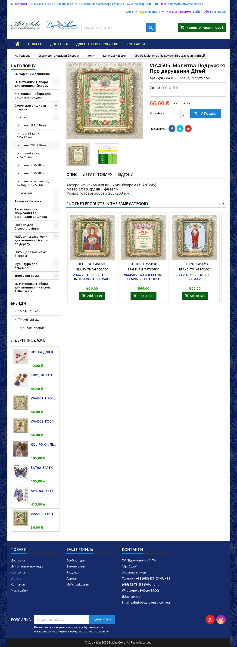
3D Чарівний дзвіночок (32, 74)
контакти (136, 44)
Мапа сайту (19, 590)
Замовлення (75, 566)
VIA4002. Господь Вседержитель (44, 421)
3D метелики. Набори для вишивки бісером (32, 84)
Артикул (156, 78)
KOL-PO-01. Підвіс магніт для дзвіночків (44, 444)
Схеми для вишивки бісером (30, 107)
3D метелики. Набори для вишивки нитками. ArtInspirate (33, 287)
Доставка (59, 44)
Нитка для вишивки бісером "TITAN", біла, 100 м (44, 352)
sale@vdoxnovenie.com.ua (185, 4)
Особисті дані (76, 560)
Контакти (18, 584)
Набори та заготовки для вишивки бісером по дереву (32, 240)
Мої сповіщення (78, 584)
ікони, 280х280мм (34, 165)
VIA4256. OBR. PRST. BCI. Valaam (194, 277)
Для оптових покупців (97, 44)
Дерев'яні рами (27, 275)
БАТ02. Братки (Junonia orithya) (44, 467)
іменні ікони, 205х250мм (28, 155)
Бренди (18, 303)
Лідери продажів (28, 340)
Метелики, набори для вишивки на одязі (33, 95)
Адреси (71, 578)
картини (25, 193)
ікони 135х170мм (34, 125)
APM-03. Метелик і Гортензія (44, 491)
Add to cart (92, 296)
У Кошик (205, 113)
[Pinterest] (188, 128)
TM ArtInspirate (29, 319)
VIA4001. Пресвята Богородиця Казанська (44, 398)
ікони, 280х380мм (34, 173)
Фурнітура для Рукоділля (26, 266)
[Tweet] (180, 128)
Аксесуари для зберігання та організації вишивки (31, 213)
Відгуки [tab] (126, 174)
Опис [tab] (71, 174)
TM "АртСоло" (28, 311)
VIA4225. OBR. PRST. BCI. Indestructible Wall (92, 277)
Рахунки (72, 572)
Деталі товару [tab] (97, 174)
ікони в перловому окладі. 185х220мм (33, 183)
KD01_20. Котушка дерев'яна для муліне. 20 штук (44, 375)
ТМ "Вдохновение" (32, 328)
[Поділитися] (171, 128)
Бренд (185, 78)
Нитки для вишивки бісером (30, 254)
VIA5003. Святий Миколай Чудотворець (44, 514)
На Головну (23, 65)
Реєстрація (218, 12)
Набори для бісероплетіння (27, 226)
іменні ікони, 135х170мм (28, 135)
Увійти (198, 12)
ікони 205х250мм (34, 145)
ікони (23, 117)
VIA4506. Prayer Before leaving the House (143, 277)
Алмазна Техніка (28, 201)
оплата (35, 44)
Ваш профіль (79, 549)
